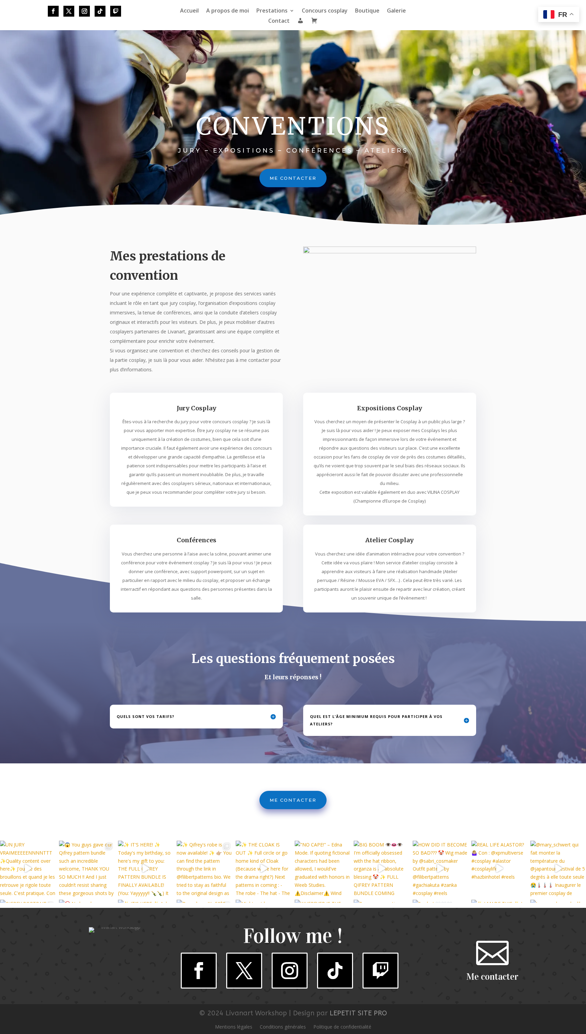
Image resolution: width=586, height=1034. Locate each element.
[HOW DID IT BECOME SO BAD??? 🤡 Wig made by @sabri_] (440, 868)
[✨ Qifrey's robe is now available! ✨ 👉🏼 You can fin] (204, 868)
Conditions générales (283, 1027)
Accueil (189, 11)
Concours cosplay (325, 11)
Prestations (272, 11)
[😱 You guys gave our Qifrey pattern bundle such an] (87, 868)
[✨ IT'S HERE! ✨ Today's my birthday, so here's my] (146, 868)
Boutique (367, 11)
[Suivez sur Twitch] (115, 11)
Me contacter (293, 178)
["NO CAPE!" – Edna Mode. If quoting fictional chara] (322, 868)
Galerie (396, 11)
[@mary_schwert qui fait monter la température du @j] (558, 868)
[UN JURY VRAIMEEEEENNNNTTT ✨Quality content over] (28, 868)
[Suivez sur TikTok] (100, 11)
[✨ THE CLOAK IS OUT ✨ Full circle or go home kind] (263, 868)
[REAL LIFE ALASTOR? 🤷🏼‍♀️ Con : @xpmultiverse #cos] (499, 868)
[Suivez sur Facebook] (53, 11)
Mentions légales (233, 1027)
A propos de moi (227, 11)
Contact (279, 21)
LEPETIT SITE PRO (358, 1013)
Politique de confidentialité (342, 1027)
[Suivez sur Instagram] (84, 11)
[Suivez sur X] (68, 11)
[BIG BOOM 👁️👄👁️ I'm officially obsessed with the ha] (381, 868)
